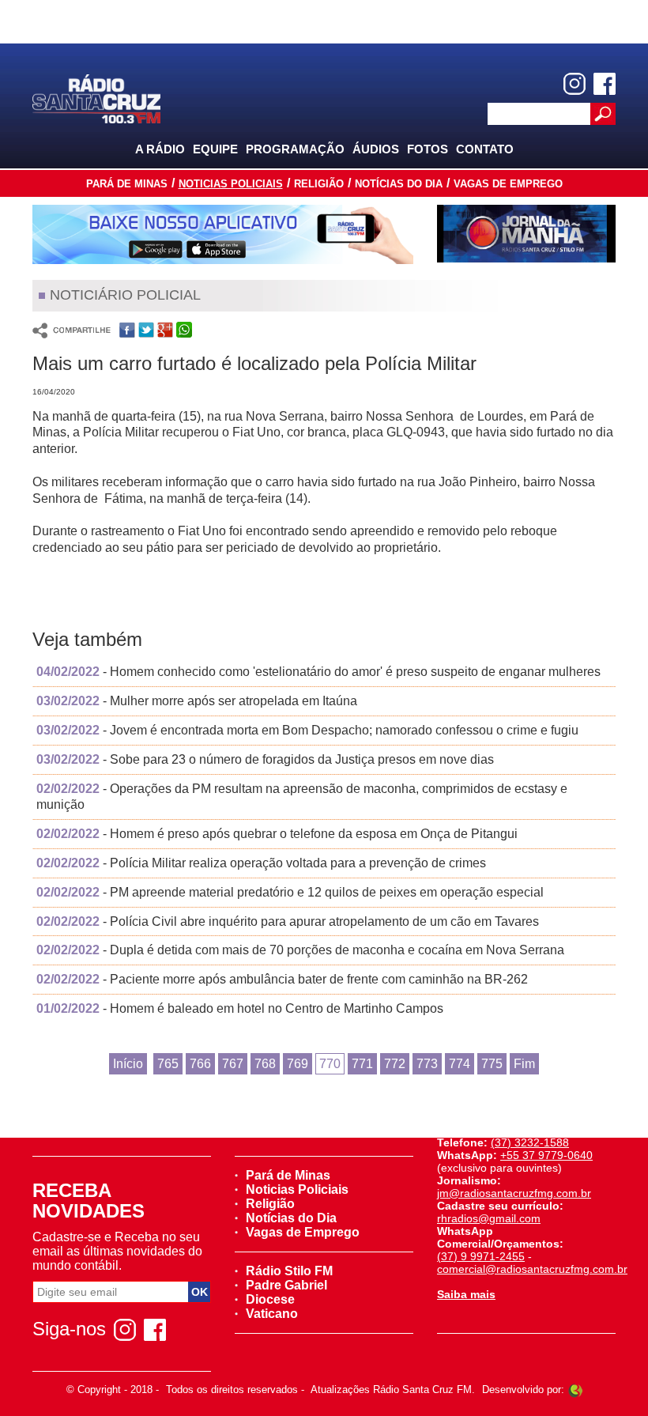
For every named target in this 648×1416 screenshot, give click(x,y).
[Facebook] (604, 84)
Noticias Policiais (231, 184)
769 (297, 1063)
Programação (295, 149)
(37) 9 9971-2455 (481, 1256)
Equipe (215, 149)
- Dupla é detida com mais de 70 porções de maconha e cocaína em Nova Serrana (300, 950)
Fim (524, 1063)
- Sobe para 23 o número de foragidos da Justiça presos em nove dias (265, 759)
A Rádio (160, 149)
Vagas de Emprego (508, 184)
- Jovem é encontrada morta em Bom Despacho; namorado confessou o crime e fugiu (307, 730)
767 (232, 1063)
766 (200, 1063)
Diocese (270, 1299)
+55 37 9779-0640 (546, 1155)
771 (362, 1063)
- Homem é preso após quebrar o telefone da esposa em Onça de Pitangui (277, 833)
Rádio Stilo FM (289, 1271)
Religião (319, 184)
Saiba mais (466, 1294)
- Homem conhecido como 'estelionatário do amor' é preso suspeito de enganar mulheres (318, 671)
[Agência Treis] (575, 1389)
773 (427, 1063)
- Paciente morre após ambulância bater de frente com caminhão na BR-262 (282, 979)
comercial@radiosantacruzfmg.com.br (532, 1269)
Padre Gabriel (286, 1285)
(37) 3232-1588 (530, 1142)
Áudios (375, 149)
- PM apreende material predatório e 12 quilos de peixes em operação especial (290, 892)
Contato (485, 149)
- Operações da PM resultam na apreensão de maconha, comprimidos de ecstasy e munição (301, 797)
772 (394, 1063)
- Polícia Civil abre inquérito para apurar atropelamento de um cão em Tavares (287, 921)
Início (128, 1063)
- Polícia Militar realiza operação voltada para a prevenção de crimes (261, 863)
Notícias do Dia (399, 184)
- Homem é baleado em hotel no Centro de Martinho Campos (239, 1008)
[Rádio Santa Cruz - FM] (96, 97)
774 (459, 1063)
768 (265, 1063)
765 (168, 1063)
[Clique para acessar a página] (222, 234)
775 (492, 1063)
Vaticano (272, 1313)
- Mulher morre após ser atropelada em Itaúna (196, 701)
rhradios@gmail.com (489, 1218)
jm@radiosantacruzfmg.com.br (514, 1193)
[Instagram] (574, 84)
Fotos (427, 149)
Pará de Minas (127, 184)
